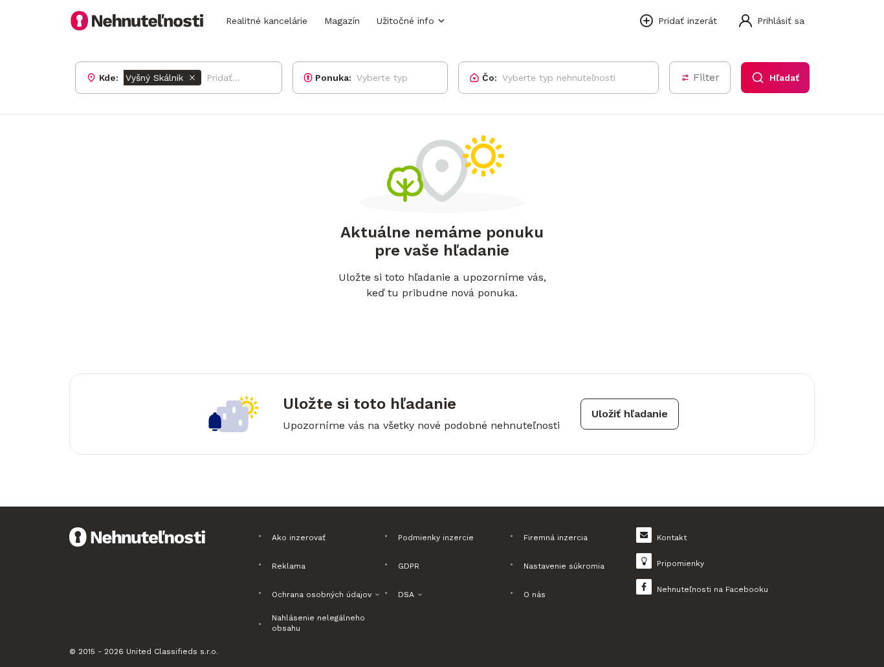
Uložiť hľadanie (629, 414)
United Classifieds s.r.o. (172, 651)
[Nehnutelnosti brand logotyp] (137, 20)
